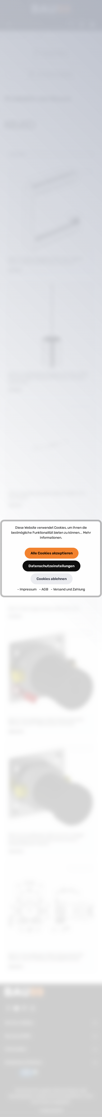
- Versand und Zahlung (68, 589)
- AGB (44, 589)
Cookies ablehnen (52, 579)
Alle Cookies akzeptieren (52, 553)
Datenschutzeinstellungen (51, 566)
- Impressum (27, 589)
